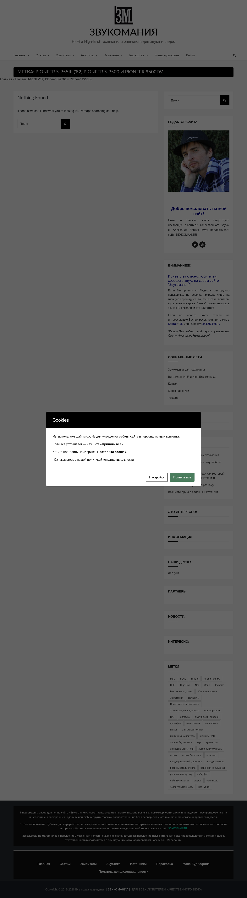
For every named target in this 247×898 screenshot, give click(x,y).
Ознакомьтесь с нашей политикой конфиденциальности (94, 459)
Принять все (182, 477)
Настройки (156, 477)
